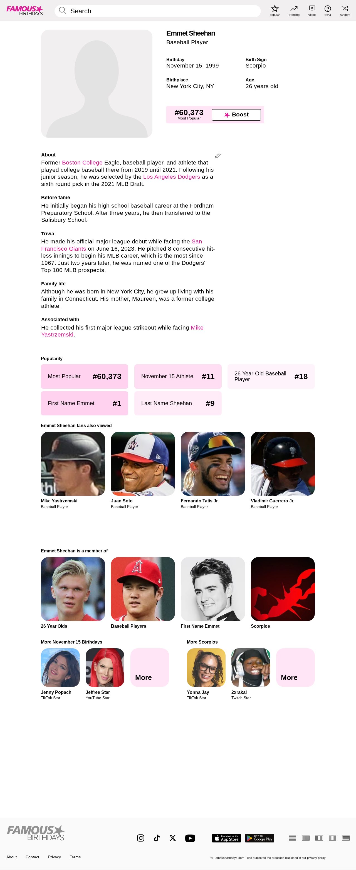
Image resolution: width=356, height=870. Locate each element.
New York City (184, 86)
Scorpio (256, 65)
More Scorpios (202, 641)
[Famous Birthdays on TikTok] (156, 838)
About (11, 857)
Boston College (82, 162)
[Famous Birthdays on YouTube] (191, 838)
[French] (319, 838)
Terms (75, 857)
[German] (346, 838)
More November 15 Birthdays (72, 641)
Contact (32, 857)
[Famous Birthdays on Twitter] (172, 838)
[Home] (61, 834)
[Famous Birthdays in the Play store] (260, 838)
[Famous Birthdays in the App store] (226, 838)
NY (210, 86)
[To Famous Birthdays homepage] (25, 10)
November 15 (184, 65)
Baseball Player (187, 42)
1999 (212, 65)
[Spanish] (292, 838)
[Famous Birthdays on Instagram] (140, 838)
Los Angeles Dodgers (171, 176)
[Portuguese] (306, 838)
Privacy (54, 857)
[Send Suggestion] (218, 156)
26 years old (262, 86)
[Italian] (332, 838)
